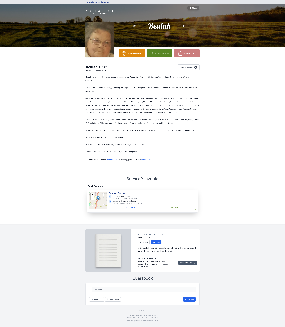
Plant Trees (174, 208)
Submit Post (189, 299)
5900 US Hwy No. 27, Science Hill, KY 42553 (129, 203)
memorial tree (112, 159)
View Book (144, 242)
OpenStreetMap (145, 321)
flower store (146, 159)
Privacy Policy (136, 317)
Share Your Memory (187, 263)
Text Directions (130, 208)
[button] (98, 198)
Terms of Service (148, 317)
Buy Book (156, 242)
